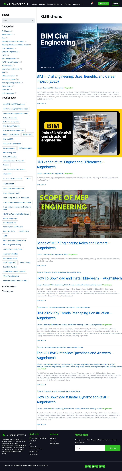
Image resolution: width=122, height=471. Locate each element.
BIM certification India (10, 118)
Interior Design (7, 65)
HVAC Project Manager (10, 62)
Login (115, 4)
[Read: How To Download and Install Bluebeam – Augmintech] (59, 272)
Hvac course (9, 184)
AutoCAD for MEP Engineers (14, 104)
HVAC (4, 55)
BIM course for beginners (11, 122)
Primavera (5, 90)
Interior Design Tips (10, 218)
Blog (3, 38)
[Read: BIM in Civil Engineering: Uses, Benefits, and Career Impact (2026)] (79, 47)
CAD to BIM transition (10, 157)
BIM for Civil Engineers (11, 134)
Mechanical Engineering (10, 69)
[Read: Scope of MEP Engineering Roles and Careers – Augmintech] (79, 214)
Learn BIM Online (9, 231)
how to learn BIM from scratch (12, 179)
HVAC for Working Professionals (16, 214)
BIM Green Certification (12, 144)
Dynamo (6, 165)
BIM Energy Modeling (11, 126)
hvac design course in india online (16, 198)
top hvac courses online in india (15, 281)
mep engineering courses (11, 83)
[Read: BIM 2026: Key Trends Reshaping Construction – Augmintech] (63, 307)
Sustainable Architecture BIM (14, 271)
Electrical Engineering (9, 52)
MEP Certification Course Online (14, 240)
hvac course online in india (13, 188)
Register (103, 3)
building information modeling (12, 41)
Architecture (6, 31)
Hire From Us (66, 4)
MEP (3, 72)
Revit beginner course (10, 258)
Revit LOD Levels (25, 262)
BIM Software (6, 34)
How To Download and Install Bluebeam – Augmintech (79, 278)
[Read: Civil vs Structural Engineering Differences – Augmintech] (79, 133)
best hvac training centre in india (15, 113)
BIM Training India (9, 153)
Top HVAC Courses (11, 276)
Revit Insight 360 (9, 262)
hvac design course (9, 59)
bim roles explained (9, 148)
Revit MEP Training (9, 267)
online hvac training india (12, 249)
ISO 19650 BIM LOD (9, 223)
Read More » (41, 103)
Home (34, 4)
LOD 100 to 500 (24, 231)
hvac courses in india (11, 193)
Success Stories (53, 4)
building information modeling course (15, 45)
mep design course (9, 79)
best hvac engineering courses (16, 109)
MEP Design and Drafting (12, 245)
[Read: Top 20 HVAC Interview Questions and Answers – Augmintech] (60, 347)
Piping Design (7, 86)
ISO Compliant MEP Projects (13, 227)
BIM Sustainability (25, 148)
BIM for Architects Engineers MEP (13, 130)
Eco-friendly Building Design (14, 169)
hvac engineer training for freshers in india (17, 208)
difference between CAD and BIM (13, 161)
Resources (77, 4)
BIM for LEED (8, 139)
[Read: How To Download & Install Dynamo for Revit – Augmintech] (58, 391)
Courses (42, 4)
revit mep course (8, 93)
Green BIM (7, 174)
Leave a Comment (43, 88)
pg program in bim (11, 254)
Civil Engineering (8, 48)
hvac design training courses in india (17, 202)
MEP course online (8, 76)
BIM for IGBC (28, 134)
